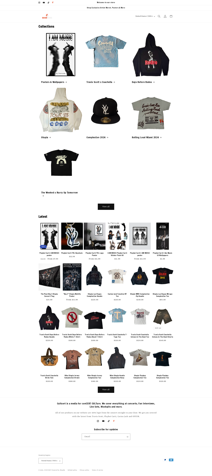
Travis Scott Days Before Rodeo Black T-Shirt (95, 336)
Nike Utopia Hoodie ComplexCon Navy (117, 376)
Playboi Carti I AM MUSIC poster (49, 254)
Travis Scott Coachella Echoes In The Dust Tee (140, 336)
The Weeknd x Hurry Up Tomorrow (59, 192)
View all (106, 207)
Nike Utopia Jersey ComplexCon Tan (94, 376)
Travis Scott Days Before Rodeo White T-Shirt (72, 336)
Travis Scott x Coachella (99, 82)
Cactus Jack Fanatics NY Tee (117, 295)
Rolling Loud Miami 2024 (145, 137)
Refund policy (72, 470)
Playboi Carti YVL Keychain (72, 253)
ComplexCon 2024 (96, 137)
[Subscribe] (127, 437)
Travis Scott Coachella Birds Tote (49, 376)
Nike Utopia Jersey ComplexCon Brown (72, 376)
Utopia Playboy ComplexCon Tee (139, 376)
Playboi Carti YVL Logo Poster (95, 254)
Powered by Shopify (58, 470)
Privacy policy (84, 470)
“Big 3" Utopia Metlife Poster (72, 295)
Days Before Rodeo (142, 82)
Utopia (44, 137)
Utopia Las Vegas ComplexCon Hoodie (94, 295)
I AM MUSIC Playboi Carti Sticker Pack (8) (117, 254)
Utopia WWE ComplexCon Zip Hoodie (140, 295)
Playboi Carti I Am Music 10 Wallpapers (162, 254)
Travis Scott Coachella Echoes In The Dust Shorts (162, 336)
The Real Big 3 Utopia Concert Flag (49, 295)
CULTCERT (47, 470)
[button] (159, 16)
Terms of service (97, 470)
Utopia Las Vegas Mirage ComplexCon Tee (162, 295)
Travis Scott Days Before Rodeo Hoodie (49, 336)
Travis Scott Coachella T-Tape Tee (117, 336)
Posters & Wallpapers (52, 82)
